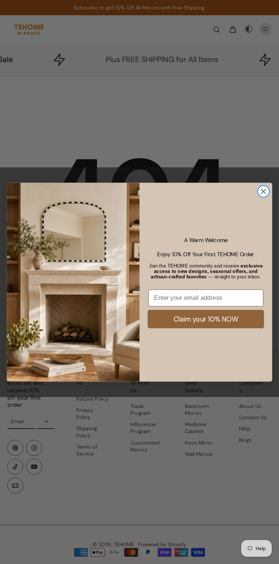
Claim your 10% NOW (206, 318)
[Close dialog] (264, 191)
